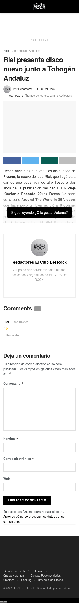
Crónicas (8, 580)
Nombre (10, 438)
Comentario (13, 383)
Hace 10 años (20, 322)
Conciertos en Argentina (26, 50)
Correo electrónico (18, 458)
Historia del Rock (14, 571)
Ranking (26, 580)
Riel (6, 321)
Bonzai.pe (64, 588)
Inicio (6, 50)
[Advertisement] (39, 23)
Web (6, 478)
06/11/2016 (16, 95)
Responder (12, 335)
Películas (37, 571)
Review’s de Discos (50, 580)
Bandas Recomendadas (46, 575)
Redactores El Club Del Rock (36, 89)
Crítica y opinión (13, 575)
